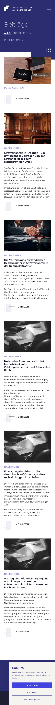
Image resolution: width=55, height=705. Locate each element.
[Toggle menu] (49, 8)
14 (35, 652)
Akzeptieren (32, 685)
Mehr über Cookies (32, 700)
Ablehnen (32, 693)
